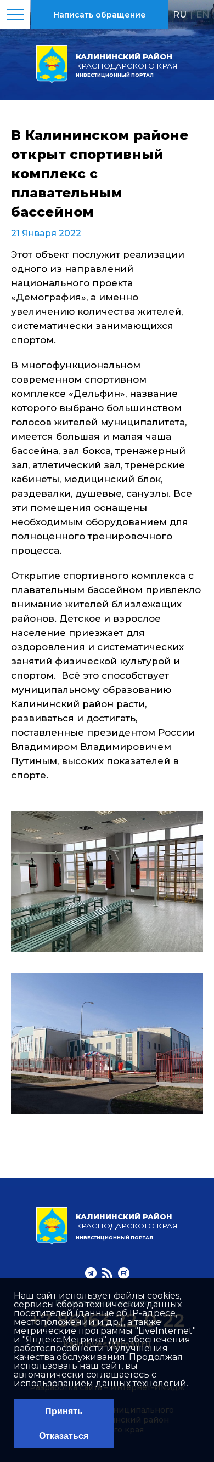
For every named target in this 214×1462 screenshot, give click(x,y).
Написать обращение (99, 15)
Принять (64, 1411)
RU (180, 14)
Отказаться (63, 1436)
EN (203, 14)
